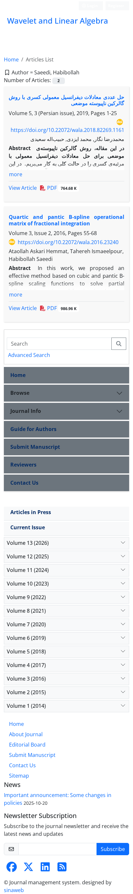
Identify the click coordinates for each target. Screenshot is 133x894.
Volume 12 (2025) (28, 556)
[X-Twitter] (28, 868)
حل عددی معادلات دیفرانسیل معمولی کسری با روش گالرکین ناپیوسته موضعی (66, 100)
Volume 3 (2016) (26, 678)
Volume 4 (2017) (26, 665)
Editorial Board (27, 744)
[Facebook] (11, 868)
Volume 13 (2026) (28, 542)
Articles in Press (30, 512)
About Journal (26, 734)
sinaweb (14, 890)
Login (92, 5)
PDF (61, 187)
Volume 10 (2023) (28, 583)
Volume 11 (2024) (28, 570)
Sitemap (19, 775)
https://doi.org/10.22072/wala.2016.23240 (68, 242)
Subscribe (113, 849)
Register (116, 5)
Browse (19, 392)
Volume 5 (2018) (26, 651)
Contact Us (24, 482)
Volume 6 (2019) (26, 637)
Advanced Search (29, 355)
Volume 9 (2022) (26, 597)
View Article (23, 187)
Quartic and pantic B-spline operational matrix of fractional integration (66, 220)
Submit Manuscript (35, 446)
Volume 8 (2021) (26, 610)
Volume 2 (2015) (26, 692)
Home (11, 59)
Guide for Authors (33, 429)
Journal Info (25, 411)
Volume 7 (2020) (26, 624)
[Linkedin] (45, 868)
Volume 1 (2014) (26, 705)
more (15, 174)
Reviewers (23, 464)
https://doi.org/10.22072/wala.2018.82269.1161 (67, 130)
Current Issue (27, 527)
